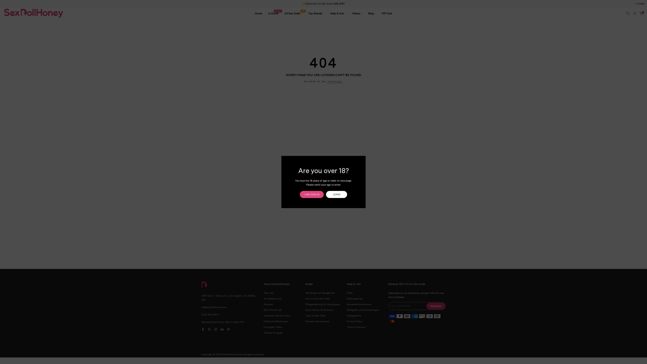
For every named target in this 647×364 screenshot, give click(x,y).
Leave (336, 194)
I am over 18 (311, 194)
